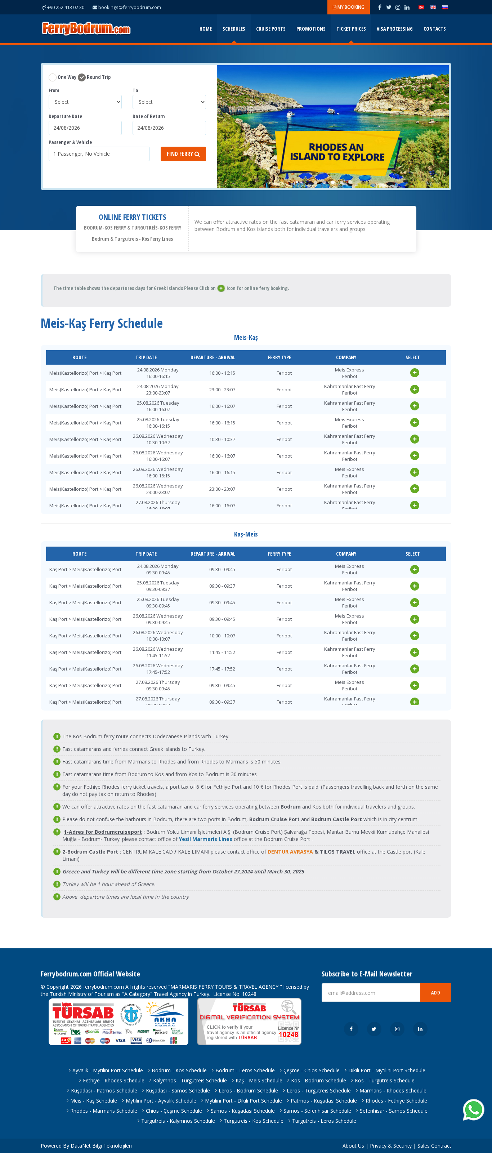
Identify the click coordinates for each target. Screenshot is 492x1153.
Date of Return (149, 116)
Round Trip (98, 77)
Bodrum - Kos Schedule (179, 1070)
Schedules (234, 28)
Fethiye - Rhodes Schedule (113, 1080)
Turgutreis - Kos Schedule (253, 1120)
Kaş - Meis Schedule (259, 1080)
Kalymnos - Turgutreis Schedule (190, 1080)
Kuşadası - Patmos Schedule (104, 1090)
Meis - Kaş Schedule (93, 1100)
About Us (353, 1145)
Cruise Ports (271, 28)
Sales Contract (434, 1145)
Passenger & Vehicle (70, 142)
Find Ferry (180, 154)
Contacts (435, 28)
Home (206, 28)
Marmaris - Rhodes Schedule (392, 1090)
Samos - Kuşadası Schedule (243, 1110)
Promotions (311, 28)
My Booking (350, 7)
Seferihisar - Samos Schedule (394, 1110)
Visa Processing (395, 28)
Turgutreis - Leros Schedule (324, 1120)
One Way (66, 77)
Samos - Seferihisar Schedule (317, 1110)
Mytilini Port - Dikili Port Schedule (243, 1100)
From (54, 90)
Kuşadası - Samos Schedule (178, 1090)
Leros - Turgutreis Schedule (319, 1090)
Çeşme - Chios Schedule (311, 1070)
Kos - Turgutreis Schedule (385, 1080)
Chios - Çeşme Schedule (174, 1110)
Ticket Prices (351, 28)
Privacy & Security (391, 1145)
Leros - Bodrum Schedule (248, 1090)
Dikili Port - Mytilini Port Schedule (386, 1070)
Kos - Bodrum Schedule (318, 1080)
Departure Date (65, 116)
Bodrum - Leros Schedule (245, 1070)
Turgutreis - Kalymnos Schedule (178, 1120)
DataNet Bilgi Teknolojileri (101, 1145)
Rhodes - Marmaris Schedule (103, 1110)
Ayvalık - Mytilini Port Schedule (107, 1070)
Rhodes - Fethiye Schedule (396, 1100)
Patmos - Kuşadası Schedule (324, 1100)
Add (435, 992)
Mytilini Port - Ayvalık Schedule (161, 1100)
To (135, 90)
